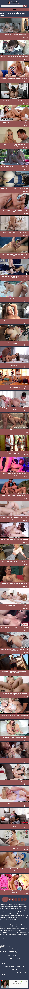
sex (23, 955)
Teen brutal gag (9, 966)
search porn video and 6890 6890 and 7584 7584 (14, 962)
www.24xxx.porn (4, 944)
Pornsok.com (3, 948)
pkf (24, 966)
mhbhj (11, 959)
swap (18, 959)
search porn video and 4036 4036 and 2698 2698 (14, 973)
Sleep (18, 966)
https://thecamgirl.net (14, 949)
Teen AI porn (3, 945)
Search (25, 6)
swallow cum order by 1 (12, 955)
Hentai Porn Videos (5, 946)
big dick (14, 969)
